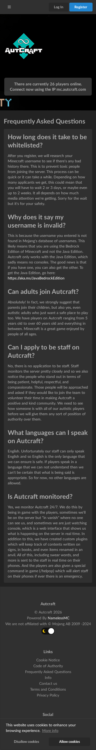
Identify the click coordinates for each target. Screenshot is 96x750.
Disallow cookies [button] (26, 742)
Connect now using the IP (48, 89)
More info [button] (50, 730)
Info (48, 677)
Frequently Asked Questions (48, 671)
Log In (58, 7)
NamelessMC (58, 618)
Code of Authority (48, 666)
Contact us (48, 683)
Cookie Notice (48, 660)
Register (80, 7)
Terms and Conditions (48, 689)
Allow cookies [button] (69, 742)
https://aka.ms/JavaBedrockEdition (36, 278)
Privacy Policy (48, 695)
